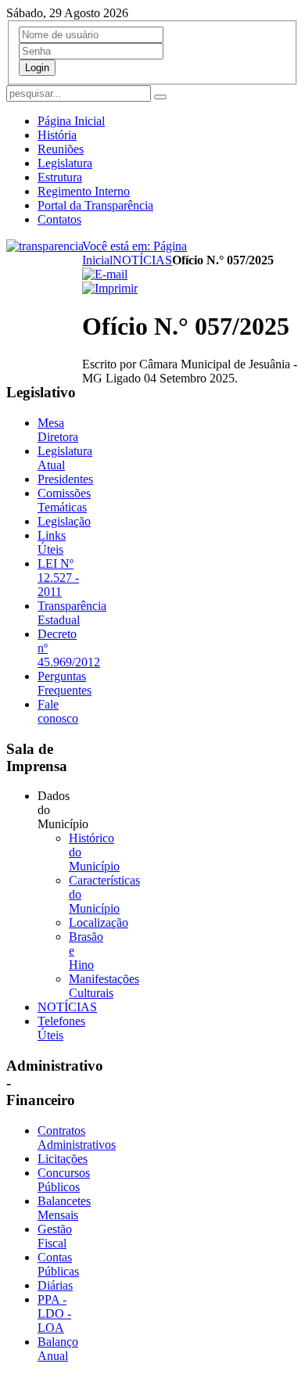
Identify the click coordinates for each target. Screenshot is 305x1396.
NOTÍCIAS (142, 260)
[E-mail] (104, 274)
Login (37, 68)
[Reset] (160, 97)
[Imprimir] (110, 288)
